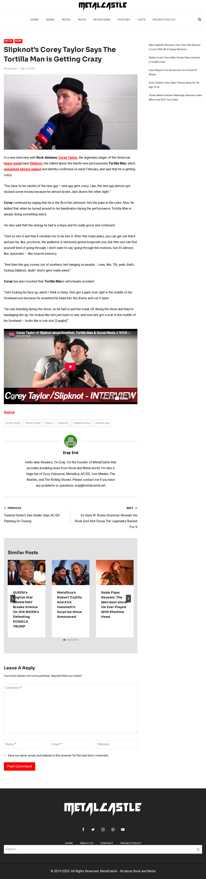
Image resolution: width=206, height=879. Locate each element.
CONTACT (107, 843)
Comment (13, 688)
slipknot (63, 423)
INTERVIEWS (102, 19)
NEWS (50, 19)
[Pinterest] (113, 829)
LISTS (141, 19)
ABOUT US (86, 843)
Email (57, 744)
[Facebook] (83, 829)
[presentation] (26, 572)
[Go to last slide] (12, 598)
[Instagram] (103, 829)
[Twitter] (93, 829)
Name (10, 744)
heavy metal (33, 423)
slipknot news (81, 423)
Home (35, 19)
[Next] (128, 598)
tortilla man (102, 423)
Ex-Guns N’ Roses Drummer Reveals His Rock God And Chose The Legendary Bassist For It (106, 517)
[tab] (64, 640)
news (49, 423)
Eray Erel (12, 69)
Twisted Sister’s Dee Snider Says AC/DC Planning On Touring (32, 514)
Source (9, 412)
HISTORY (124, 19)
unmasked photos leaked (22, 169)
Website (103, 744)
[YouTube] (122, 829)
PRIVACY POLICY (164, 19)
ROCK (82, 19)
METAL (66, 19)
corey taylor (13, 423)
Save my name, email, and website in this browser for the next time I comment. (58, 755)
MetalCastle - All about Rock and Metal (127, 871)
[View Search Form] (199, 19)
